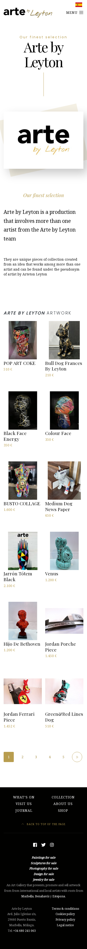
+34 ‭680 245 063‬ (24, 931)
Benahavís (42, 896)
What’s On (24, 797)
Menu (72, 13)
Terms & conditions (65, 908)
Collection (63, 797)
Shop (63, 810)
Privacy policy (65, 919)
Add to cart (13, 374)
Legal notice (65, 925)
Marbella (27, 896)
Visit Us (24, 804)
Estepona (58, 896)
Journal (23, 810)
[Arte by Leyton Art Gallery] (28, 13)
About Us (63, 804)
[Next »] (77, 757)
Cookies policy (65, 914)
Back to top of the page (45, 824)
